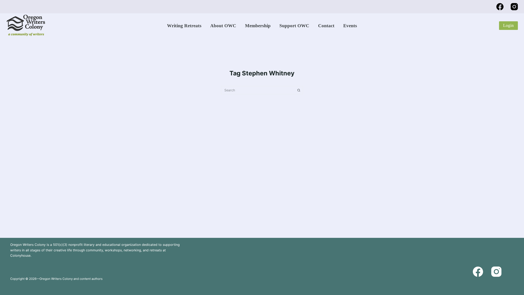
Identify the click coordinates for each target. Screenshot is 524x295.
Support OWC (294, 25)
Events (350, 25)
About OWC (223, 25)
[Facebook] (500, 6)
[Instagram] (514, 6)
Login (508, 25)
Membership (258, 25)
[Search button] (299, 90)
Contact (326, 25)
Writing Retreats (184, 25)
